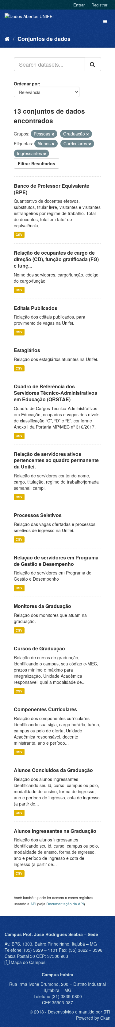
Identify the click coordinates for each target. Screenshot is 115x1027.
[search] (93, 64)
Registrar (99, 5)
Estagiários (27, 350)
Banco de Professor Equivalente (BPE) (51, 189)
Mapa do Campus (28, 962)
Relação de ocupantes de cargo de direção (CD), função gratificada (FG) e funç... (56, 259)
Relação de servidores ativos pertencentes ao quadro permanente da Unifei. (56, 460)
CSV (19, 234)
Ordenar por (26, 83)
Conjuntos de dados (44, 39)
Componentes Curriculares (45, 709)
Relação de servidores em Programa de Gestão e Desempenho (56, 560)
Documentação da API (65, 903)
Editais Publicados (35, 308)
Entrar (79, 5)
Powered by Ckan (93, 1018)
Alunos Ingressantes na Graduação (55, 830)
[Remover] (53, 133)
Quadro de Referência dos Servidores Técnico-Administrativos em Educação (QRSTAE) (55, 393)
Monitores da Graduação (42, 606)
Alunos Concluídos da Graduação (53, 770)
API (33, 903)
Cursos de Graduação (39, 648)
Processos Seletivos (38, 515)
